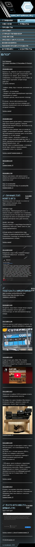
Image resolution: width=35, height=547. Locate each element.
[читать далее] (7, 111)
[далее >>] (11, 540)
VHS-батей (21, 471)
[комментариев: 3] (8, 497)
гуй (8, 495)
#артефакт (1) (14, 63)
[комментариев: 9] (8, 165)
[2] (5, 540)
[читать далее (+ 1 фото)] (10, 532)
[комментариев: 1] (17, 153)
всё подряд (6, 63)
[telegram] (8, 61)
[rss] (4, 61)
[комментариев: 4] (8, 435)
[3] (7, 540)
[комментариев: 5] (23, 532)
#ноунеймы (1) (22, 63)
